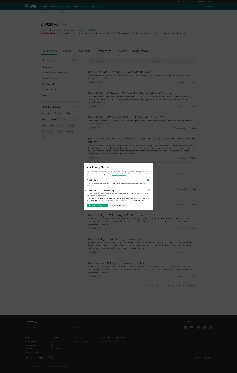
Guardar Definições (118, 206)
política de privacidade (119, 175)
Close (151, 165)
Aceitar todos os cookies (97, 206)
